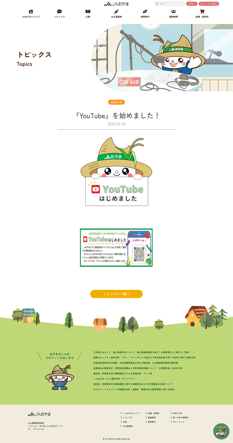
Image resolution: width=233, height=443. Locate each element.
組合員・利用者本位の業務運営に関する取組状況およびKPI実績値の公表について (133, 384)
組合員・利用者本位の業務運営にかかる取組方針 (117, 373)
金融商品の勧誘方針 (103, 368)
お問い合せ (178, 413)
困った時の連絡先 (180, 417)
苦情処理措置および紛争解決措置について (136, 368)
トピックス (128, 417)
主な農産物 (128, 426)
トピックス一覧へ (116, 293)
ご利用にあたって (102, 352)
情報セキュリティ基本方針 (106, 357)
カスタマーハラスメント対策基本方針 (111, 389)
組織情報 (152, 417)
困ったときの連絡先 (209, 3)
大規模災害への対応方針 (171, 368)
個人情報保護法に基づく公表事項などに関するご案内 (163, 352)
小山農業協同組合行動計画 (165, 362)
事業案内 (152, 421)
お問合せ (192, 3)
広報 (125, 421)
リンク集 (147, 373)
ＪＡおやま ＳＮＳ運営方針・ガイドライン (114, 378)
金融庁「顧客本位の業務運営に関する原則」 (154, 389)
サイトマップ (178, 421)
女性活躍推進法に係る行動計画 (134, 362)
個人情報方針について (124, 352)
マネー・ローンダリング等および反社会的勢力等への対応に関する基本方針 (159, 357)
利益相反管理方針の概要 (105, 362)
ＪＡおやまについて (131, 413)
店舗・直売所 (153, 413)
